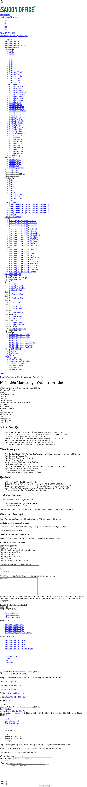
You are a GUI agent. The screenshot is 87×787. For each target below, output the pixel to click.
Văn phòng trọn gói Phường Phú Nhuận (23, 237)
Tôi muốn (3, 756)
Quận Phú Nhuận (15, 76)
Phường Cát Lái (15, 137)
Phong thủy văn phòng (17, 363)
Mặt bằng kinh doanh (12, 617)
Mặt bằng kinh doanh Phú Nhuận (21, 347)
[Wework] (29, 206)
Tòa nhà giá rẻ (14, 166)
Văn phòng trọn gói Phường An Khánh (23, 229)
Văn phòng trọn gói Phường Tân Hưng (23, 241)
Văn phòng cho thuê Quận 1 (15, 640)
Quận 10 (12, 68)
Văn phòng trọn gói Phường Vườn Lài (23, 268)
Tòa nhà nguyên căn (16, 168)
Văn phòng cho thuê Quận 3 (15, 645)
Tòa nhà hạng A (15, 160)
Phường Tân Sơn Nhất (17, 115)
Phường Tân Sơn (15, 318)
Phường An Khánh (16, 101)
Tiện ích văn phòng (11, 357)
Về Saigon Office (11, 656)
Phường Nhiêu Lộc (16, 123)
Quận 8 (11, 64)
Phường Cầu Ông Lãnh (17, 111)
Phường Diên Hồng (16, 147)
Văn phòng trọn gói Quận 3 (14, 629)
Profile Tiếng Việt (6, 711)
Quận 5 (11, 60)
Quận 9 (11, 66)
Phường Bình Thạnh (16, 107)
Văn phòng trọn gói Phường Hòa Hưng (23, 253)
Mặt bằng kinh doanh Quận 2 (19, 337)
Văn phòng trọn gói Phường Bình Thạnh (23, 263)
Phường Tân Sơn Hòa (17, 94)
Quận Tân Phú (14, 78)
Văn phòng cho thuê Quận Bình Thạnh (19, 649)
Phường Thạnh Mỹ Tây (17, 92)
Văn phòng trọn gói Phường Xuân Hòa (23, 223)
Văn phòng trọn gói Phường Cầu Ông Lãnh (24, 257)
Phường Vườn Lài (15, 135)
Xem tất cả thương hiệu (13, 217)
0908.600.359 (11, 697)
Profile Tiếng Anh (19, 711)
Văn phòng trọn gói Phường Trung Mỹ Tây (24, 245)
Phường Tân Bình (15, 125)
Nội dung (3, 781)
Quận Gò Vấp (14, 74)
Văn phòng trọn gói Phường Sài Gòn (22, 221)
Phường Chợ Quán (16, 151)
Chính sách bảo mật (12, 721)
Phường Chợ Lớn (15, 141)
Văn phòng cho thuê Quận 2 (15, 642)
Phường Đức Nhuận (16, 109)
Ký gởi (7, 660)
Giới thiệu (12, 351)
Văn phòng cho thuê (12, 42)
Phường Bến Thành (16, 99)
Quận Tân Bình (14, 82)
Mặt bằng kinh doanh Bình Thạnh (21, 345)
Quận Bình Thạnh (15, 72)
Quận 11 (12, 70)
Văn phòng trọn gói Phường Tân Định (23, 225)
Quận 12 (12, 200)
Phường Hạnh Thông (16, 154)
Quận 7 (11, 62)
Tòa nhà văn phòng (16, 359)
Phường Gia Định (15, 105)
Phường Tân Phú (15, 113)
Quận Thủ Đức (14, 80)
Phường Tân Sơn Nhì (16, 117)
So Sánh (8, 658)
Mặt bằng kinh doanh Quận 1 (19, 335)
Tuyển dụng (13, 353)
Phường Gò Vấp (15, 145)
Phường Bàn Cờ (15, 103)
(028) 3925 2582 (15, 685)
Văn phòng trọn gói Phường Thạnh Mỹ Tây (25, 227)
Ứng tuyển (4, 601)
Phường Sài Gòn (15, 88)
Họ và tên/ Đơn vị (6, 758)
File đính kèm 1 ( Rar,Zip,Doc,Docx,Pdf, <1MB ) (18, 576)
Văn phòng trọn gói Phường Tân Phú (22, 231)
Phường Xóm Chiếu (16, 121)
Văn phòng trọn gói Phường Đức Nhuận (23, 261)
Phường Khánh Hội (16, 139)
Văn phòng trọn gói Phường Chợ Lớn (22, 272)
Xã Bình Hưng (14, 156)
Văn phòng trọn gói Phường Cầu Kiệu (23, 249)
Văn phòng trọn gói (12, 170)
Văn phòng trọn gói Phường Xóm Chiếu (23, 265)
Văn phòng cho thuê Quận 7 (15, 647)
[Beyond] (12, 215)
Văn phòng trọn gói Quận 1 (14, 625)
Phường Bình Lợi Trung (17, 133)
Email (2, 761)
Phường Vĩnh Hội (15, 302)
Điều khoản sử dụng (12, 723)
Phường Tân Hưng (16, 131)
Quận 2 (11, 54)
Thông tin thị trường (16, 365)
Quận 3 (11, 56)
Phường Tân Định (15, 90)
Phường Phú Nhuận (16, 96)
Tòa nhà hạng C (15, 164)
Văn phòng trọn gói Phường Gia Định (22, 251)
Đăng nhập (4, 33)
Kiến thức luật (14, 367)
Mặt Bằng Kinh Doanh (13, 274)
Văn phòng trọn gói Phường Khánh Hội (23, 270)
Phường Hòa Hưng (16, 127)
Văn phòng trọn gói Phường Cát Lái (22, 255)
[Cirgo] (29, 204)
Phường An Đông (15, 143)
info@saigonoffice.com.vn (14, 693)
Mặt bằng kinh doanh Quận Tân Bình (22, 343)
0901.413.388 (22, 697)
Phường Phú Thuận (16, 149)
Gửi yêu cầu (44, 786)
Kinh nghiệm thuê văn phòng (19, 361)
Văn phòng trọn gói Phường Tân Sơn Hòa (24, 233)
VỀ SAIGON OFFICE (13, 349)
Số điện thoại (5, 763)
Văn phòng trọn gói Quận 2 (14, 627)
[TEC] (29, 208)
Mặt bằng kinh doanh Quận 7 (19, 341)
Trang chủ (8, 39)
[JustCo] (29, 211)
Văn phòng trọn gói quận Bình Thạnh (18, 633)
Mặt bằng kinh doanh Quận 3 (19, 339)
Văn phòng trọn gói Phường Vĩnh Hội (22, 259)
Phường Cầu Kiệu (15, 119)
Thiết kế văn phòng (16, 369)
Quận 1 (11, 52)
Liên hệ (11, 355)
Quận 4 (11, 58)
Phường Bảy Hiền (15, 129)
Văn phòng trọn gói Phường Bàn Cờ (22, 243)
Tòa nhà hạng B (15, 162)
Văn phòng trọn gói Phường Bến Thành (23, 239)
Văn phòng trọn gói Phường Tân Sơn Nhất (24, 235)
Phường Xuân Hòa (16, 86)
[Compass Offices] (29, 213)
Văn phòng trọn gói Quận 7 (14, 631)
